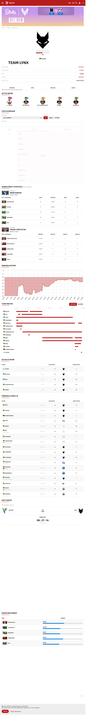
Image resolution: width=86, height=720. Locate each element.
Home (3, 27)
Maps (32, 87)
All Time (80, 304)
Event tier (4, 121)
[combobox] (43, 124)
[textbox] (2, 124)
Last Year (73, 304)
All (46, 117)
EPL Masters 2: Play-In (8, 505)
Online (51, 117)
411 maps (81, 70)
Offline (57, 117)
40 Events (81, 77)
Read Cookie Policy (16, 711)
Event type (46, 115)
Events (73, 87)
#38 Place (81, 67)
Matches (53, 87)
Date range (4, 115)
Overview (12, 87)
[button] (82, 16)
